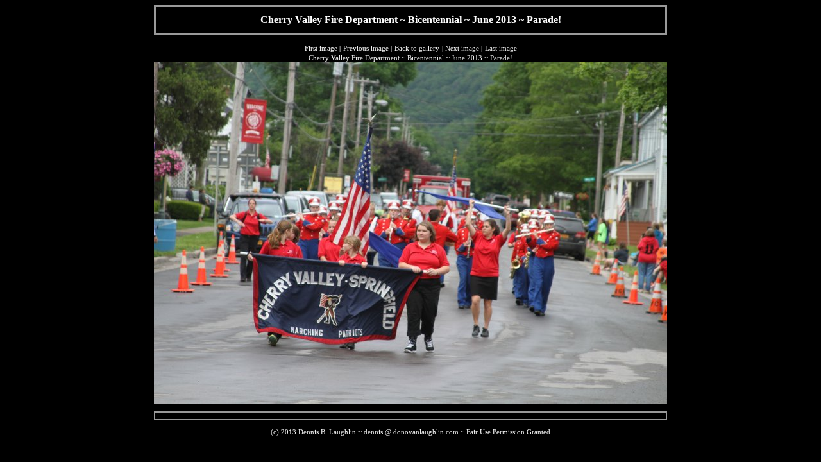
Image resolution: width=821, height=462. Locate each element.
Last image (501, 48)
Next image (462, 48)
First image (321, 48)
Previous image (366, 48)
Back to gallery (416, 48)
